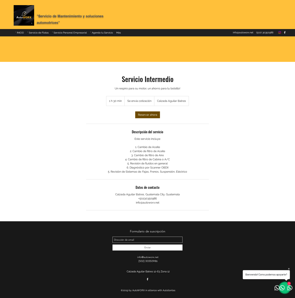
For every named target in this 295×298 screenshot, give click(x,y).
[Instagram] (279, 32)
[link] (147, 114)
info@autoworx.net (243, 32)
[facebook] (284, 32)
